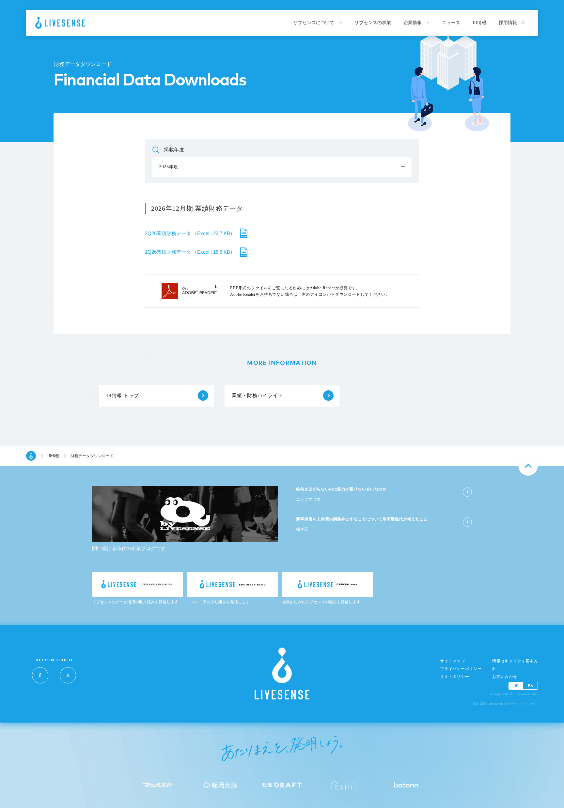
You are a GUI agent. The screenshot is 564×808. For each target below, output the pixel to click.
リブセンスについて (314, 22)
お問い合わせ (504, 676)
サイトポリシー (454, 676)
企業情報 (413, 22)
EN (530, 685)
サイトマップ (452, 661)
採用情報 (508, 22)
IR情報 (479, 22)
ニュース (451, 22)
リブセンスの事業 (372, 22)
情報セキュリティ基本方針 (515, 665)
